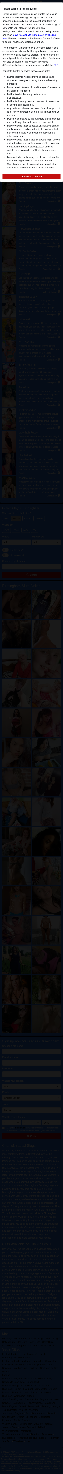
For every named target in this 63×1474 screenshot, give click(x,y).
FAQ (56, 65)
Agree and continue (31, 176)
